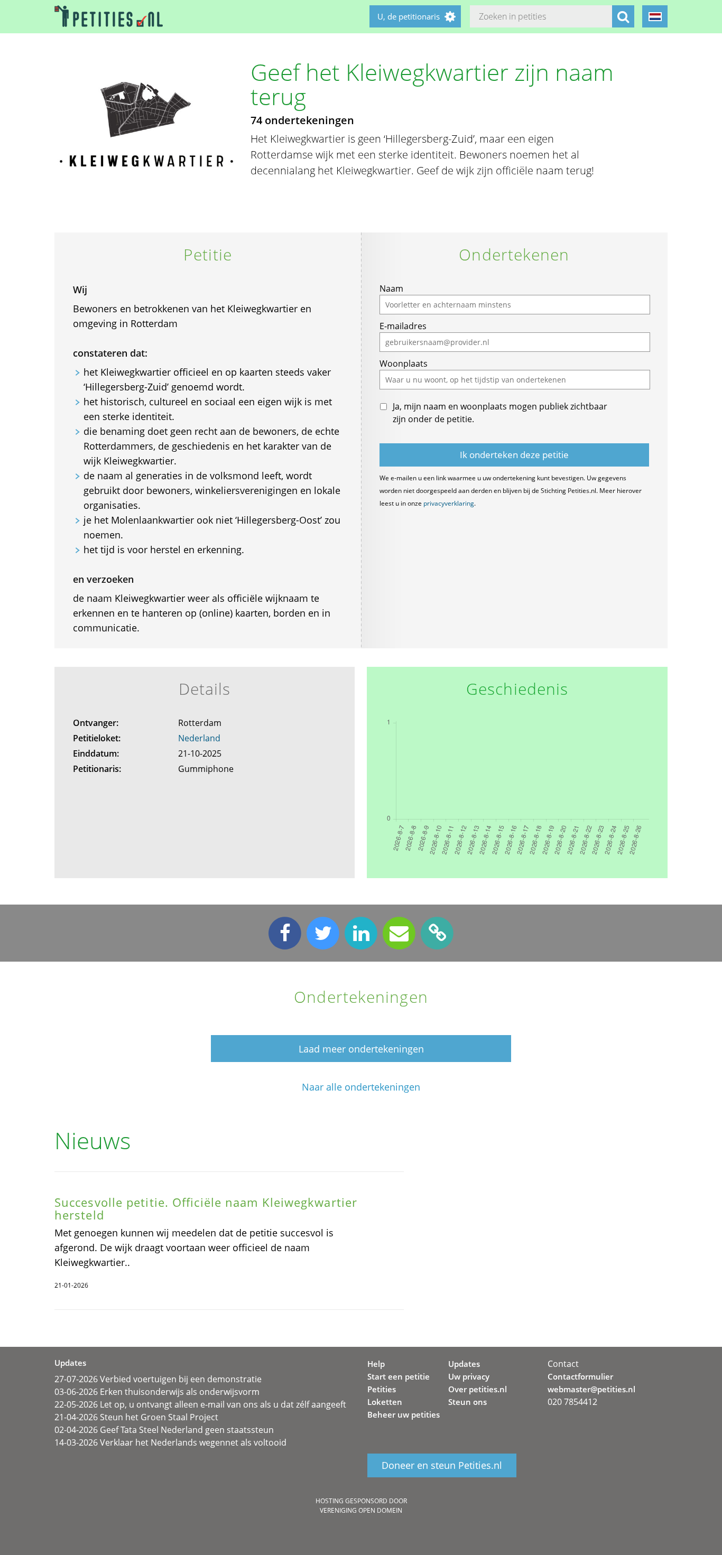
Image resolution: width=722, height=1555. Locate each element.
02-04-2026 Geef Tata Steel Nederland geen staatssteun (164, 1430)
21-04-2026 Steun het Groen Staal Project (136, 1417)
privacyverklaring (448, 503)
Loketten (384, 1401)
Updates (464, 1363)
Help (376, 1363)
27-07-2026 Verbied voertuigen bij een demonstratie (158, 1379)
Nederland (199, 738)
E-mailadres (403, 326)
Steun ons (467, 1401)
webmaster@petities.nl (591, 1389)
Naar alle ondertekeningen (361, 1087)
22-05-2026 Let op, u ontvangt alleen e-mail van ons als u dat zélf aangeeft (200, 1404)
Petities (381, 1389)
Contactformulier (580, 1376)
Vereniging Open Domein (361, 1510)
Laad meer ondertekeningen (361, 1048)
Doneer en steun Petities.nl (442, 1465)
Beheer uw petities (403, 1414)
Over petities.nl (477, 1389)
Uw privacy (468, 1376)
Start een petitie (398, 1376)
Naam (391, 288)
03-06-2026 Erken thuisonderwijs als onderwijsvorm (157, 1392)
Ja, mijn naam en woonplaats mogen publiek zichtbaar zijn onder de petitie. (500, 413)
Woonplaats (403, 363)
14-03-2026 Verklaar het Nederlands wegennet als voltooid (170, 1442)
